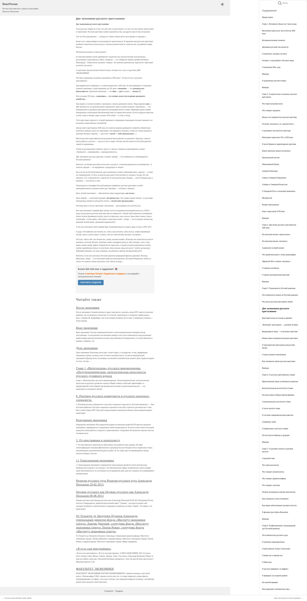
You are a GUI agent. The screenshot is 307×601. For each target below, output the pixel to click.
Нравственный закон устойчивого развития (280, 381)
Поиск (282, 3)
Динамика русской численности (275, 47)
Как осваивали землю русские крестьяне (278, 361)
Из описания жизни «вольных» (275, 241)
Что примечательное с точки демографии (279, 254)
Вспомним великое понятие (273, 40)
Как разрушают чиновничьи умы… (276, 589)
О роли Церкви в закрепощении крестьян (279, 144)
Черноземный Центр (270, 164)
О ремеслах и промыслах (272, 555)
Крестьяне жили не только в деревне (277, 318)
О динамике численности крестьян (276, 130)
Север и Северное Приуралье (274, 177)
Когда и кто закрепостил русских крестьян (279, 117)
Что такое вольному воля (272, 103)
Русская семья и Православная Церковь (278, 395)
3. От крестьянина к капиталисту (98, 440)
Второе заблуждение (270, 204)
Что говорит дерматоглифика (274, 478)
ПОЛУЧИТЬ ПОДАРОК (90, 282)
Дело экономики (87, 348)
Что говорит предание (271, 110)
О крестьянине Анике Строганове (276, 548)
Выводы (265, 74)
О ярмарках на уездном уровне (274, 575)
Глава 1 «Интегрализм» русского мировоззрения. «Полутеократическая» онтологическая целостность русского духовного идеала (111, 372)
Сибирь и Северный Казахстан (274, 184)
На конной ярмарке (270, 582)
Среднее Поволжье (270, 171)
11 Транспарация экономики (95, 460)
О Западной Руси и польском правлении (278, 191)
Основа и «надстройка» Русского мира (278, 60)
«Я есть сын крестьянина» (93, 548)
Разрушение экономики (91, 420)
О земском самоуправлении (273, 542)
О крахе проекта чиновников (274, 354)
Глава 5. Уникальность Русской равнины (278, 288)
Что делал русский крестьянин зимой (277, 301)
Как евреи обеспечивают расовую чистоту (279, 505)
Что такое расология (270, 465)
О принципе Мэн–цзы (271, 67)
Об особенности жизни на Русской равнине (280, 295)
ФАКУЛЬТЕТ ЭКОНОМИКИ (95, 569)
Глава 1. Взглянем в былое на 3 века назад (279, 24)
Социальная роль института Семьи (276, 401)
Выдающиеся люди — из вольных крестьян (280, 331)
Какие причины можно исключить (276, 150)
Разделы (119, 591)
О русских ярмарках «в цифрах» (275, 568)
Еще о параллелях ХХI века (273, 211)
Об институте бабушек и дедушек (276, 435)
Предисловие (267, 17)
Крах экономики (87, 328)
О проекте (108, 591)
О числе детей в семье (271, 408)
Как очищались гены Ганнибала (275, 498)
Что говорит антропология (273, 471)
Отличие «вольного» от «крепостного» (278, 124)
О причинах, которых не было (274, 53)
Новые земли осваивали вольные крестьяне (280, 338)
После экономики (87, 307)
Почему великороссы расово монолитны (278, 492)
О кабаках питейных (270, 268)
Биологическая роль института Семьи (277, 388)
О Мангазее (267, 562)
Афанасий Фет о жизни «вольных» (276, 261)
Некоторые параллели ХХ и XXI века (277, 137)
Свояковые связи (269, 421)
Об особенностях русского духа (275, 535)
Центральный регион (271, 157)
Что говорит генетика (271, 485)
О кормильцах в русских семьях (275, 428)
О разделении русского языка (274, 80)
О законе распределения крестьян (275, 274)
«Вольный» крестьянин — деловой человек (280, 324)
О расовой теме (268, 458)
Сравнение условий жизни (273, 248)
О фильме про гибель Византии (275, 512)
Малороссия (267, 198)
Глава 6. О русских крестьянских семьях (278, 374)
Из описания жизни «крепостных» (276, 234)
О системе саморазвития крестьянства (277, 415)
